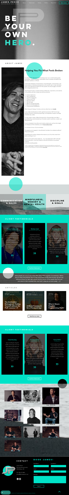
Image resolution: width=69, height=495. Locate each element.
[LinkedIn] (18, 479)
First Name (36, 463)
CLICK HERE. (45, 147)
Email (35, 468)
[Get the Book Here (47, 124)
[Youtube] (20, 479)
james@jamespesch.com (22, 474)
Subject (52, 468)
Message (35, 474)
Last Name (53, 463)
